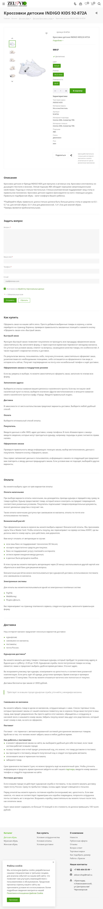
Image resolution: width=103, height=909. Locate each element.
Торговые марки (77, 851)
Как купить (43, 833)
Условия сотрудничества (48, 837)
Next (12, 81)
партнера (70, 769)
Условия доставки (45, 844)
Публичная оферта (78, 841)
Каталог (8, 833)
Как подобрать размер (80, 855)
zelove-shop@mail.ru (83, 875)
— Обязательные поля (13, 294)
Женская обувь (11, 844)
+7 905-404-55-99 (82, 869)
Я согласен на (25, 289)
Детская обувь (10, 837)
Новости (74, 837)
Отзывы (73, 844)
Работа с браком (77, 858)
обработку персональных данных (31, 289)
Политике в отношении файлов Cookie (25, 893)
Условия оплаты (44, 841)
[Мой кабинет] (80, 4)
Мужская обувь (11, 841)
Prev (12, 38)
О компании (76, 833)
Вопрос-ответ (76, 848)
